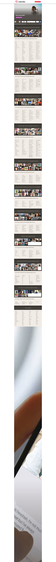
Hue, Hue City (23, 84)
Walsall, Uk (23, 202)
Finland (30, 314)
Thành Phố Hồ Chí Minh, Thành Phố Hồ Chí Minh (17, 87)
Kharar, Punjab (30, 145)
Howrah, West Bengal (31, 143)
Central (16, 250)
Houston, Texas (23, 60)
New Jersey (23, 44)
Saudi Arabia (16, 312)
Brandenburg (16, 227)
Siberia (16, 252)
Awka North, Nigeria (31, 302)
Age (22, 20)
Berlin (15, 226)
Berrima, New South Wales (31, 119)
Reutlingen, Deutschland (37, 226)
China (15, 322)
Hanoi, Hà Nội (16, 80)
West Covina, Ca (37, 47)
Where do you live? (29, 20)
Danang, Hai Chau (24, 79)
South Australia (16, 113)
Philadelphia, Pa (30, 56)
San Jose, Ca (30, 45)
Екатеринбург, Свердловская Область (38, 252)
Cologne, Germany (31, 231)
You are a (16, 20)
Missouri (16, 60)
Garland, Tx (37, 55)
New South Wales (17, 111)
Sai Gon (23, 89)
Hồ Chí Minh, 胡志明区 (38, 81)
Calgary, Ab (23, 181)
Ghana (15, 324)
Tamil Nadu (23, 147)
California (16, 44)
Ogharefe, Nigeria (17, 303)
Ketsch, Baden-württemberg (30, 229)
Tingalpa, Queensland (24, 116)
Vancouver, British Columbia (31, 179)
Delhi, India (23, 152)
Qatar (36, 319)
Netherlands (16, 320)
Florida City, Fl (37, 45)
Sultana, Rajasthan (31, 148)
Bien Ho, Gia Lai (37, 82)
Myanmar (37, 324)
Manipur (23, 140)
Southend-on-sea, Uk (38, 204)
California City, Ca (38, 41)
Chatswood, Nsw (37, 116)
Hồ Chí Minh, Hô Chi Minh (17, 88)
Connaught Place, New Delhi (38, 146)
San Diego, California (31, 49)
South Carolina (23, 52)
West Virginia (23, 58)
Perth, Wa (16, 118)
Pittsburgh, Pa (37, 54)
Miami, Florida (37, 48)
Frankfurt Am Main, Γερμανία (31, 227)
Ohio (22, 48)
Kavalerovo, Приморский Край (31, 253)
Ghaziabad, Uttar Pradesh (37, 149)
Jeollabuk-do (23, 275)
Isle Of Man (16, 202)
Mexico (23, 319)
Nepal (22, 316)
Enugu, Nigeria (23, 301)
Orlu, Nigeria (23, 303)
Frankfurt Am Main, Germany (38, 228)
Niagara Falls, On (37, 180)
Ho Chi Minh (16, 84)
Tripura (23, 148)
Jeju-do (16, 283)
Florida (16, 48)
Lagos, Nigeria (30, 303)
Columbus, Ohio (37, 44)
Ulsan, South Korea (31, 283)
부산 (22, 283)
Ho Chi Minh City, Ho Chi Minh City (24, 86)
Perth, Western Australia (23, 111)
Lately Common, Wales (38, 205)
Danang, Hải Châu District (24, 85)
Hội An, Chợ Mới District (38, 79)
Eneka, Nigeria (16, 302)
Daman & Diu (16, 146)
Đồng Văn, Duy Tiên (31, 81)
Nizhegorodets (30, 252)
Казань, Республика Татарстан (38, 254)
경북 (22, 280)
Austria (23, 312)
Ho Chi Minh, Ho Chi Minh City (17, 79)
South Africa (23, 313)
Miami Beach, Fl (37, 42)
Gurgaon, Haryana (31, 154)
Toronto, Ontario (24, 177)
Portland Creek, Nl (38, 181)
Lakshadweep (16, 154)
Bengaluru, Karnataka (38, 147)
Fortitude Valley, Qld (31, 118)
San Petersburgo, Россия (31, 257)
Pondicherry (23, 144)
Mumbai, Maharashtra (24, 151)
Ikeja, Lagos (16, 301)
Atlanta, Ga (30, 50)
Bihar (15, 143)
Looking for (19, 20)
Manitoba (16, 176)
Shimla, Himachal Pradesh (38, 151)
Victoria (16, 115)
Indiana (16, 52)
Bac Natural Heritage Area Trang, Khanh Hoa (38, 84)
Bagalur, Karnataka (31, 146)
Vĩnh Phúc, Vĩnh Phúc (31, 84)
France (16, 317)
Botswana (37, 323)
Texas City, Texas (37, 50)
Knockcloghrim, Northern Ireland (37, 202)
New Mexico (23, 45)
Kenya (22, 324)
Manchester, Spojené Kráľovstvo (38, 203)
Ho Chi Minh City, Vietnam (31, 88)
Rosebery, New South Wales (24, 121)
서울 (29, 275)
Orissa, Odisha (37, 152)
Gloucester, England (31, 204)
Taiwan (16, 313)
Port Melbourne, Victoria (24, 118)
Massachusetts (16, 57)
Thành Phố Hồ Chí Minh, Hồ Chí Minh (24, 88)
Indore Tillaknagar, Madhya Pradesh (31, 147)
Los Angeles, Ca (30, 44)
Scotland (16, 204)
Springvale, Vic (23, 117)
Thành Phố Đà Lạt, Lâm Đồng (24, 90)
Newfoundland (16, 178)
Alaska (15, 42)
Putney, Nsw (37, 117)
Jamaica (30, 323)
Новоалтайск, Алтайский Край (30, 255)
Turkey (16, 316)
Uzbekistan (37, 317)
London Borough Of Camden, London (31, 205)
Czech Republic (30, 316)
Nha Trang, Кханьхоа (17, 83)
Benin (36, 314)
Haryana (16, 149)
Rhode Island (23, 51)
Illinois (15, 51)
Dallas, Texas (30, 51)
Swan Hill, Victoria (24, 120)
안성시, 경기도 (37, 277)
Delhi (15, 147)
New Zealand (23, 317)
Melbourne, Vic (16, 117)
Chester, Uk (23, 204)
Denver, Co (37, 52)
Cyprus (29, 313)
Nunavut (16, 180)
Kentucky (16, 54)
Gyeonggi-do (16, 280)
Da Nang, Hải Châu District (17, 91)
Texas (22, 54)
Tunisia (29, 312)
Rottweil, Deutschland (31, 228)
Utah (22, 55)
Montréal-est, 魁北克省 (38, 177)
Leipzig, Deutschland (31, 226)
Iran (29, 317)
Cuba (36, 322)
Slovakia (37, 313)
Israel (15, 323)
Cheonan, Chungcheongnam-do (38, 280)
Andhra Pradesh (16, 141)
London (16, 206)
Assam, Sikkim (30, 150)
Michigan (16, 58)
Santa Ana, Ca (30, 60)
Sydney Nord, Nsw (31, 111)
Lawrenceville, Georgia (38, 57)
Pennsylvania (23, 50)
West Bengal (23, 150)
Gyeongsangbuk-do (17, 281)
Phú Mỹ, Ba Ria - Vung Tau (38, 86)
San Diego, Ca (30, 54)
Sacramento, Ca (30, 53)
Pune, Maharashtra (31, 141)
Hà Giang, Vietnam (31, 79)
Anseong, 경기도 (37, 275)
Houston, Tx (30, 41)
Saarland (23, 226)
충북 (29, 280)
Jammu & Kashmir (17, 151)
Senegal (37, 316)
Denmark (30, 322)
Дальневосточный (17, 255)
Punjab (23, 145)
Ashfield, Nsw (30, 115)
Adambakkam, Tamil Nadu (31, 142)
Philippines (16, 314)
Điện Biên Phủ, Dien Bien (31, 89)
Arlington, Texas (30, 47)
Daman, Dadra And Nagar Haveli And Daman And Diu (31, 156)
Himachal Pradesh (17, 150)
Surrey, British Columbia (30, 176)
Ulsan (22, 277)
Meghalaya (23, 141)
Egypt (22, 323)
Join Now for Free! (37, 1)
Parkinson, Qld (30, 117)
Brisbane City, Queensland (23, 113)
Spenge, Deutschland (31, 230)
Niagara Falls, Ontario (38, 178)
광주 (22, 281)
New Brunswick (16, 177)
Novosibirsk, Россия (24, 255)
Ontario (16, 181)
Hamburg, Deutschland (38, 230)
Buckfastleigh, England (24, 203)
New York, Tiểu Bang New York (38, 56)
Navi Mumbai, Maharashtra (30, 144)
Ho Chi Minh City (30, 85)
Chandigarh (16, 144)
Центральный (23, 253)
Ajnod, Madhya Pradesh (31, 152)
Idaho (15, 50)
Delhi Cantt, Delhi (31, 140)
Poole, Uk (30, 206)
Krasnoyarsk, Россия (31, 254)
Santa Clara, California (38, 51)
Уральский (23, 252)
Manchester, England (31, 203)
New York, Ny (30, 42)
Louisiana (16, 55)
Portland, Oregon (31, 59)
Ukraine (23, 314)
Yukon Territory (23, 176)
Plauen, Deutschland (31, 232)
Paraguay (30, 324)
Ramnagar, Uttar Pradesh (37, 143)
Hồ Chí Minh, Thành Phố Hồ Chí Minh (17, 85)
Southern (16, 253)
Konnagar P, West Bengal (38, 154)
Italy (29, 320)
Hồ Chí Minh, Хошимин (24, 82)
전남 (29, 277)
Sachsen (23, 227)
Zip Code (37, 20)
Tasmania (16, 114)
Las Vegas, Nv (30, 57)
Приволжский (23, 250)
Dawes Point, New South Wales (24, 119)
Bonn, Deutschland (24, 231)
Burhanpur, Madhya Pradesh (38, 145)
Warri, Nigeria (30, 301)
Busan (15, 275)
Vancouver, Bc (37, 176)
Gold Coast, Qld (30, 112)
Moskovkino (37, 250)
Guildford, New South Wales (38, 114)
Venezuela (37, 320)
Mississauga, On (30, 181)
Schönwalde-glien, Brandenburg (38, 229)
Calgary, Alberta (23, 180)
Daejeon (16, 278)
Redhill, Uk (30, 202)
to (24, 20)
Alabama (16, 41)
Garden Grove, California (30, 48)
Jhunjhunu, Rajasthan (31, 151)
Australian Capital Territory (17, 110)
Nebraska (23, 42)
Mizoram (23, 142)
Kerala (15, 153)
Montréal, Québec (31, 182)
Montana (23, 41)
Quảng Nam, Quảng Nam (31, 87)
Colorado (16, 45)
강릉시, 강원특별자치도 (38, 278)
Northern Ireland (17, 203)
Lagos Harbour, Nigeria (24, 302)
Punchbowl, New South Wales (38, 110)
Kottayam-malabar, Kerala (38, 140)
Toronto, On (23, 178)
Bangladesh (30, 319)
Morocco (16, 319)
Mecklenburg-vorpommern (16, 230)
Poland (36, 312)
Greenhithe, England (24, 206)
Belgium (23, 320)
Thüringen (23, 229)
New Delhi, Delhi (23, 154)
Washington (23, 57)
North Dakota (23, 47)
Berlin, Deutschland (24, 230)
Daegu (15, 277)
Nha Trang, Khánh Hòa (17, 81)
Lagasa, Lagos (37, 301)
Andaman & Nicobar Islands (17, 140)
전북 (29, 278)
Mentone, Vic (30, 120)
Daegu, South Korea (31, 281)
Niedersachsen (16, 231)
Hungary (23, 322)
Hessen (16, 229)
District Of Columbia (17, 47)
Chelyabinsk (30, 250)
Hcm (22, 81)
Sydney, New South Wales (31, 114)
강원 (22, 278)
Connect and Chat (19, 17)
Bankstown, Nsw (37, 111)
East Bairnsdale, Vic (38, 113)
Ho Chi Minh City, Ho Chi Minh (17, 89)
